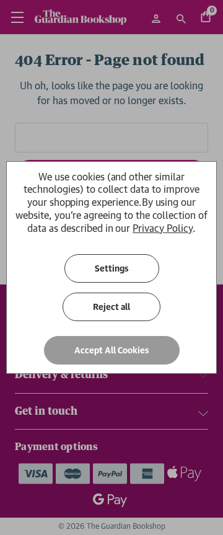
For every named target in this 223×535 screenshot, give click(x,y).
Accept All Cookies (111, 350)
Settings (112, 268)
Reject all (111, 306)
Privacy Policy (162, 228)
